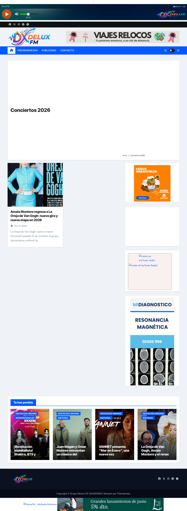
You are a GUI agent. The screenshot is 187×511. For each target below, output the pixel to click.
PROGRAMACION (28, 50)
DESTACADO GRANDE (26, 413)
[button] (178, 50)
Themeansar (123, 493)
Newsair (108, 493)
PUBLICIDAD (49, 50)
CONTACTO (67, 50)
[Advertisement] (148, 108)
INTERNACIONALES (25, 418)
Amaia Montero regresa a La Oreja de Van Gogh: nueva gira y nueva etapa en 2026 (34, 216)
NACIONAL (63, 418)
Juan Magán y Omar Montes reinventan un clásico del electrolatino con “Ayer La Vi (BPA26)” (72, 454)
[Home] (11, 50)
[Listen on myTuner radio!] (150, 271)
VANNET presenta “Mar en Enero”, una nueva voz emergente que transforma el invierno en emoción (114, 456)
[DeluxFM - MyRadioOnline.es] (40, 504)
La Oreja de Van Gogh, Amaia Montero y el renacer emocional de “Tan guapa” (156, 454)
